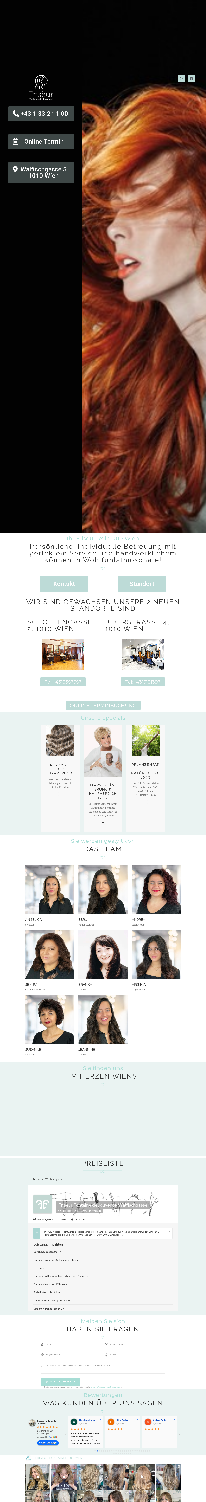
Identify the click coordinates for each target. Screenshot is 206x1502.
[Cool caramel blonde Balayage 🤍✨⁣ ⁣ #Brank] (168, 1477)
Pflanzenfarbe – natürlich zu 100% (145, 771)
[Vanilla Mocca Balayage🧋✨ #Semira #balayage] (116, 1477)
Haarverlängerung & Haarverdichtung (103, 791)
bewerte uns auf (46, 1442)
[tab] (103, 1179)
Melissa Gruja (85, 1420)
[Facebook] (191, 78)
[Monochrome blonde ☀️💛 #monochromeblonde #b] (37, 1477)
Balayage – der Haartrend (60, 769)
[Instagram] (181, 78)
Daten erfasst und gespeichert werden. (106, 1387)
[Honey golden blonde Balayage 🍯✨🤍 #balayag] (64, 1477)
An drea (119, 1420)
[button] (41, 114)
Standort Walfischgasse (48, 1179)
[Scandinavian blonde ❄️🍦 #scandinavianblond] (90, 1477)
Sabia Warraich (160, 1420)
